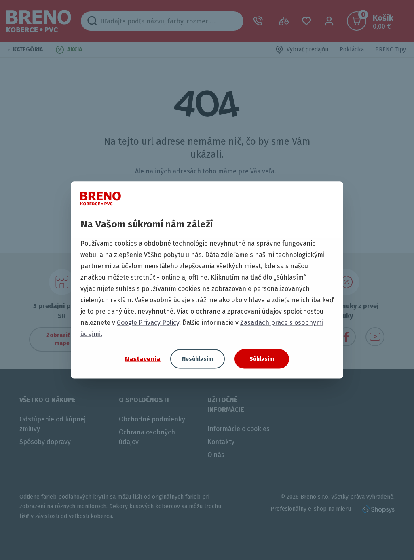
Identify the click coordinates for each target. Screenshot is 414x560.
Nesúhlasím (197, 359)
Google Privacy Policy (148, 322)
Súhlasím (261, 359)
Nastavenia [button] (143, 358)
